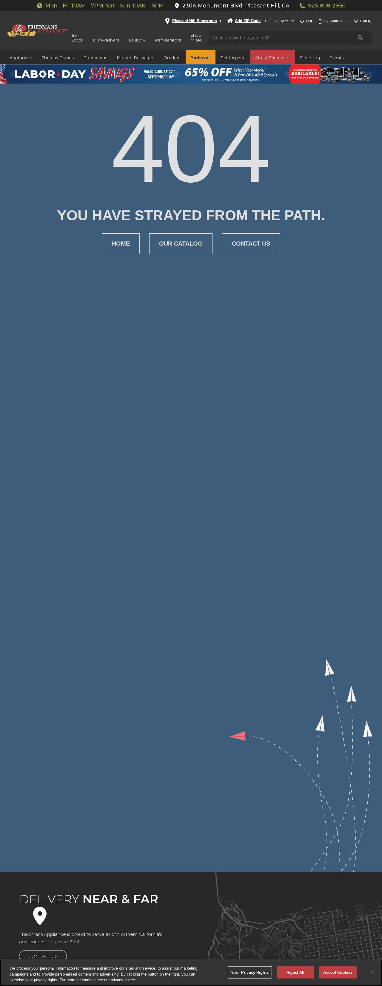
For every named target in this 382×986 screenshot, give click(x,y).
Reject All (295, 972)
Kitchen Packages (135, 57)
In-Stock (77, 37)
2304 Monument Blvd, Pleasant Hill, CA (235, 5)
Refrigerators (168, 40)
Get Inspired (233, 57)
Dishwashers (106, 40)
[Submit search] (360, 38)
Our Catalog (181, 243)
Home (121, 243)
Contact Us (251, 243)
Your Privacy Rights (249, 972)
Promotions (95, 57)
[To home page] (37, 31)
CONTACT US (43, 956)
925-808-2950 (327, 5)
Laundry (137, 40)
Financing (310, 57)
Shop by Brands (57, 57)
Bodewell (200, 57)
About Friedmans (272, 57)
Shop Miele (196, 37)
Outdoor (172, 57)
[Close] (372, 972)
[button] (276, 21)
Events (336, 57)
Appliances (21, 57)
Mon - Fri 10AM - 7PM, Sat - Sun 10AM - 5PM (104, 5)
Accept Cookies (337, 972)
